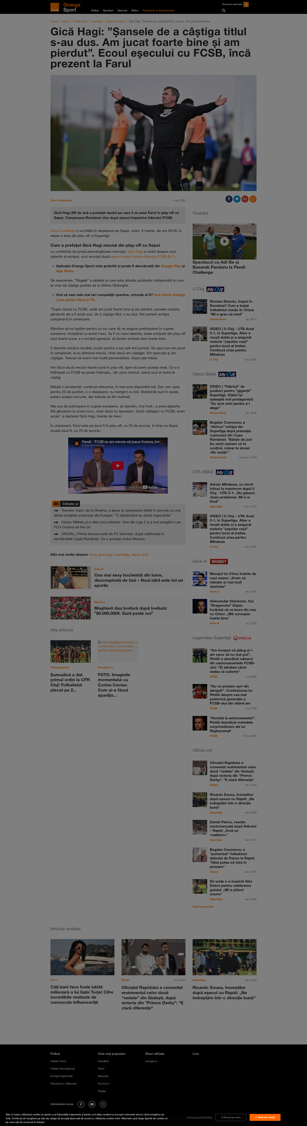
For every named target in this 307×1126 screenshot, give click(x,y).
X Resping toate (231, 1117)
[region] (153, 1117)
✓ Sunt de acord (265, 1117)
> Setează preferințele (199, 1117)
